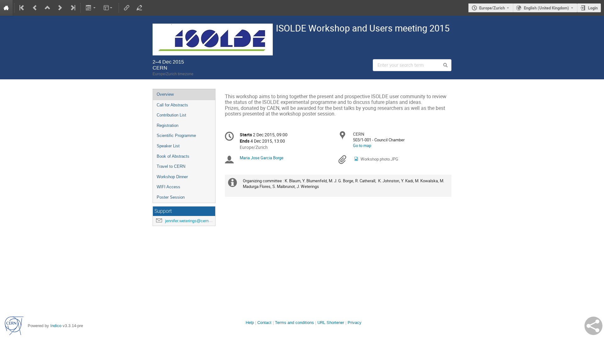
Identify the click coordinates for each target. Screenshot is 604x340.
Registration (167, 125)
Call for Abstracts (172, 105)
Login (593, 8)
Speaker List (168, 146)
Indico (55, 325)
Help (250, 322)
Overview (165, 94)
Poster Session (171, 197)
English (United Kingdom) (546, 8)
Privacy (354, 322)
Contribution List (171, 115)
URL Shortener (330, 322)
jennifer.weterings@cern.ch (189, 221)
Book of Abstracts (173, 156)
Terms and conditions (294, 322)
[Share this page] (593, 325)
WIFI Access (168, 186)
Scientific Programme (176, 135)
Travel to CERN (171, 166)
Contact (264, 322)
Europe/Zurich (492, 8)
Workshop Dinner (172, 176)
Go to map (362, 145)
